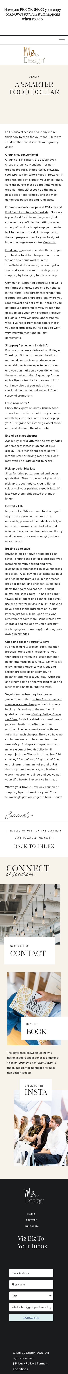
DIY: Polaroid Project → (34, 837)
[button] (61, 40)
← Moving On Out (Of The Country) (34, 830)
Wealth (34, 76)
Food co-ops (13, 250)
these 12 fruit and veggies (44, 184)
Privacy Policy (24, 1363)
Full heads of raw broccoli (22, 646)
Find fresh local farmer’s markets (26, 212)
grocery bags (20, 634)
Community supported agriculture (27, 282)
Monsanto (49, 242)
